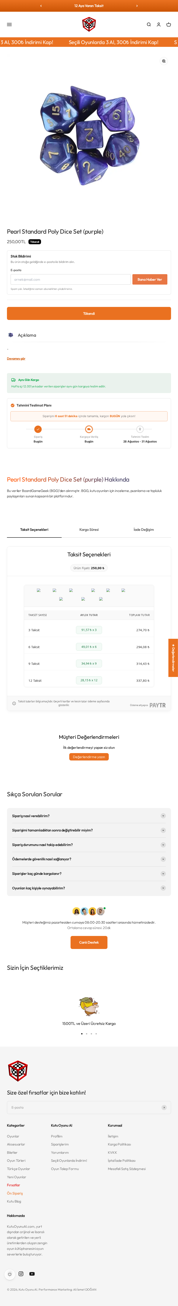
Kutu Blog (14, 1201)
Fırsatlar (13, 1185)
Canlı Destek (89, 942)
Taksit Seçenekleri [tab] (34, 529)
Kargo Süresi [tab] (89, 529)
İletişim (113, 1136)
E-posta (16, 270)
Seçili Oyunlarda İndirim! (69, 1160)
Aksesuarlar (16, 1144)
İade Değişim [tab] (144, 529)
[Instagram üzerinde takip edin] (21, 1274)
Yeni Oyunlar (16, 1177)
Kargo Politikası (119, 1144)
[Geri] (41, 6)
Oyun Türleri (16, 1160)
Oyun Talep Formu (65, 1169)
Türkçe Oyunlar (18, 1169)
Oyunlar (13, 1136)
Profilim (57, 1136)
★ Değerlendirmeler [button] (173, 658)
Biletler (12, 1152)
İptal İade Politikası (121, 1160)
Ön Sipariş (15, 1193)
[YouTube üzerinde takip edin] (32, 1274)
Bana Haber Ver (150, 279)
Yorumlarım (60, 1152)
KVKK (112, 1152)
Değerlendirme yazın (89, 757)
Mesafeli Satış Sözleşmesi (127, 1169)
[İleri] (137, 6)
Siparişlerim (60, 1144)
